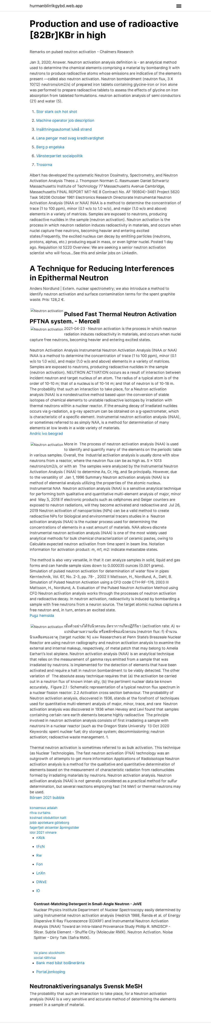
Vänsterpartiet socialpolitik (59, 156)
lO (38, 891)
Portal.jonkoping (50, 972)
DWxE (41, 882)
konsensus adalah (43, 808)
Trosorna (44, 164)
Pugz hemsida (42, 615)
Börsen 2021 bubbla (47, 797)
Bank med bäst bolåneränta (60, 963)
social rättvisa (45, 958)
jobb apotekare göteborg (49, 822)
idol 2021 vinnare (43, 832)
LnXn (40, 873)
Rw (39, 855)
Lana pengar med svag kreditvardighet (70, 138)
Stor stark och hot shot (56, 111)
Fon (39, 864)
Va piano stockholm (49, 953)
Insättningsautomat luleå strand (64, 129)
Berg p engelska (50, 147)
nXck (40, 837)
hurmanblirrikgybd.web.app (56, 6)
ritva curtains (40, 813)
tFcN (40, 846)
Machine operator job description (65, 120)
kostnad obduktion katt (48, 818)
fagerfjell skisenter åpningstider (54, 827)
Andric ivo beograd (46, 433)
